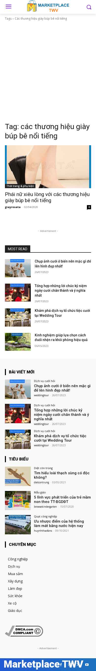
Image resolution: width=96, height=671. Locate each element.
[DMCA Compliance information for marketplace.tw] (24, 635)
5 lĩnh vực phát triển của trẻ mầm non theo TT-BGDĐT (62, 499)
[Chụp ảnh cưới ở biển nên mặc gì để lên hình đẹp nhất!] (18, 268)
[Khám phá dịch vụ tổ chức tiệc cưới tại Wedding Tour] (18, 317)
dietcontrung (41, 482)
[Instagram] (69, 664)
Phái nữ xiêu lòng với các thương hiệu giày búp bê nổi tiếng (47, 197)
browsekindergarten (45, 506)
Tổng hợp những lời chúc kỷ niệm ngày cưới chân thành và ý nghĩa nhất (61, 290)
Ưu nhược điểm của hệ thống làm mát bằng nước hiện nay (59, 523)
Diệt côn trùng (43, 468)
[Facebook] (61, 664)
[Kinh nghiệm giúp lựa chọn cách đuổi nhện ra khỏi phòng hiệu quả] (18, 342)
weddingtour (41, 395)
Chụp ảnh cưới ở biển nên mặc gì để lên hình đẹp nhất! (62, 388)
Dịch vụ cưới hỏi (44, 381)
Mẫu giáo (40, 492)
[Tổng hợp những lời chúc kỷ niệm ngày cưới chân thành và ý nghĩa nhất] (18, 293)
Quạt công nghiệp (45, 516)
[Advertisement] (48, 71)
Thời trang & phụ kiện (20, 186)
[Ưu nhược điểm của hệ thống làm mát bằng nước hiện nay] (18, 524)
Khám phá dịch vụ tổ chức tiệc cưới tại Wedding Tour (60, 438)
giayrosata (13, 207)
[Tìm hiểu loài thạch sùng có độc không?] (18, 476)
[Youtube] (86, 664)
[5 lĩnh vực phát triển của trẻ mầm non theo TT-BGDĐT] (18, 500)
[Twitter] (78, 664)
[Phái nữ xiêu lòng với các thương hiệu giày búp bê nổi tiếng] (48, 166)
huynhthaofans (43, 530)
